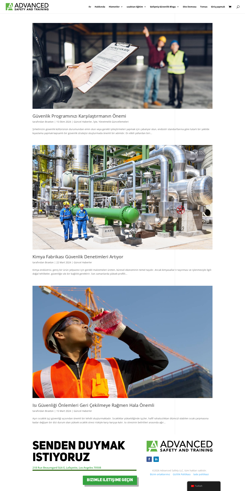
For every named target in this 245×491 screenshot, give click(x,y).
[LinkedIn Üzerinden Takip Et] (156, 459)
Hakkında (100, 6)
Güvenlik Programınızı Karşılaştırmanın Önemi (79, 116)
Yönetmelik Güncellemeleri (114, 121)
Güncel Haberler (83, 121)
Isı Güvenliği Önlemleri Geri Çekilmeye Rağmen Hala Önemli (93, 405)
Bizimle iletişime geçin (110, 480)
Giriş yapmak (218, 6)
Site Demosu (189, 6)
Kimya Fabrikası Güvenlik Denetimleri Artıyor (77, 257)
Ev (90, 6)
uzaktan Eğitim (135, 6)
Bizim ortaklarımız (160, 474)
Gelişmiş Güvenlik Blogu (163, 6)
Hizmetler (114, 6)
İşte (95, 121)
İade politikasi (201, 474)
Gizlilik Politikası (182, 474)
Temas (203, 6)
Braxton (49, 121)
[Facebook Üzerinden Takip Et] (149, 459)
